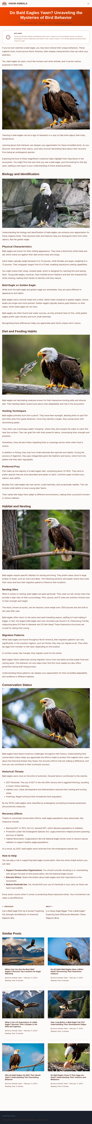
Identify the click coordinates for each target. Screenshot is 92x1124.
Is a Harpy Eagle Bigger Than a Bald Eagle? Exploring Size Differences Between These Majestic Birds (66, 912)
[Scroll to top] (87, 1109)
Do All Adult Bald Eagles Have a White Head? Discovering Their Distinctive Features (67, 971)
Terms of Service (42, 1120)
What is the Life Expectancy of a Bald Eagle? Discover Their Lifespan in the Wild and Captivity (21, 1024)
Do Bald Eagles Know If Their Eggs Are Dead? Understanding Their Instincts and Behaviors (68, 1077)
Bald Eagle (46, 8)
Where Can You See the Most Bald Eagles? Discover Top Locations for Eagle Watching (23, 971)
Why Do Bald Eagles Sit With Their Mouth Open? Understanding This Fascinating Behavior (23, 1077)
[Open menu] (88, 3)
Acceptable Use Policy (28, 1120)
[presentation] (23, 951)
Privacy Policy (7, 1120)
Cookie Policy (17, 1120)
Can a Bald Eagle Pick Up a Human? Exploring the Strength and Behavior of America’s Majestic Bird (23, 912)
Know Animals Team (29, 23)
